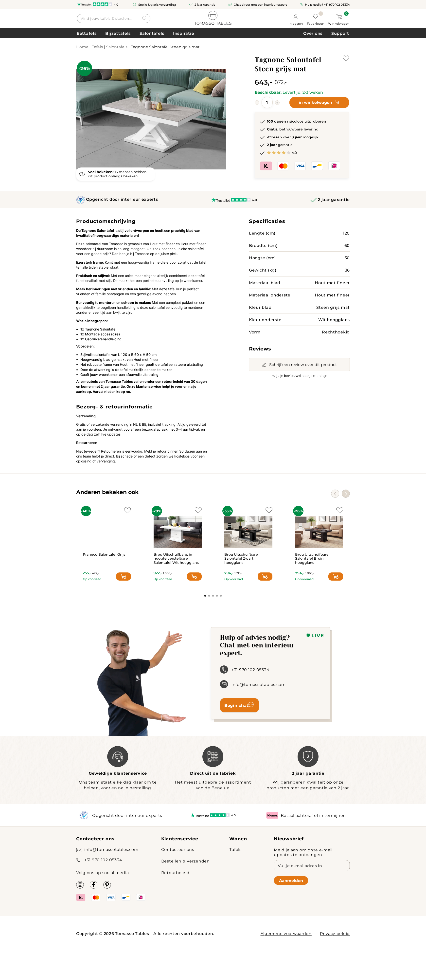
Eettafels (86, 33)
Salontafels (152, 33)
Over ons (312, 33)
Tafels (97, 46)
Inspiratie (183, 33)
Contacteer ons (177, 849)
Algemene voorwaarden (286, 933)
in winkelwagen (315, 102)
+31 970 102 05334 (337, 4)
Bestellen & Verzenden (185, 860)
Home (82, 46)
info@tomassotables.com (258, 684)
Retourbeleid (175, 872)
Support (340, 33)
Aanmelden (291, 880)
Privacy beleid (335, 933)
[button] (346, 494)
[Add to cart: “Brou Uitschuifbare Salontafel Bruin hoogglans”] (335, 576)
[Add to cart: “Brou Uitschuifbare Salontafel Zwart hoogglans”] (265, 576)
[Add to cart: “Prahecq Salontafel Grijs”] (123, 576)
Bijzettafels (118, 33)
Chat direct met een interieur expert (260, 4)
